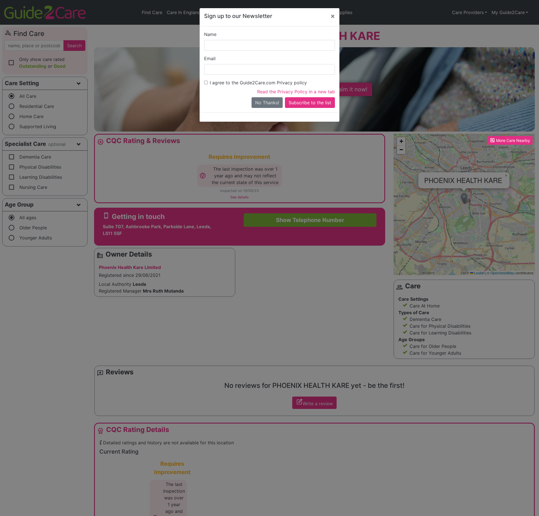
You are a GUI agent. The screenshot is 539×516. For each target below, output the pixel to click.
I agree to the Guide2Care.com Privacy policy (258, 82)
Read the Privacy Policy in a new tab (296, 91)
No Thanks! (267, 102)
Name (210, 34)
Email (210, 58)
